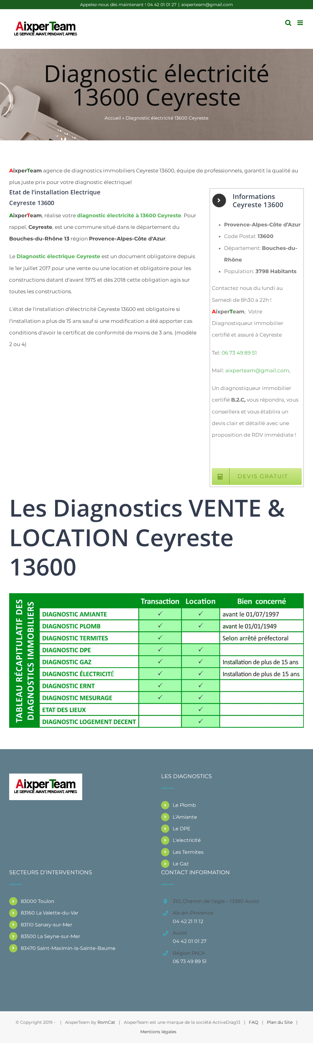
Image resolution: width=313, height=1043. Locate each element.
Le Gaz (181, 864)
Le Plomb (184, 805)
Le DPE (181, 829)
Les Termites (188, 852)
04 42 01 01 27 (189, 941)
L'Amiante (185, 817)
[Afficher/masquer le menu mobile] (300, 23)
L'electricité (187, 840)
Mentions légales (158, 1031)
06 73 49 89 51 (239, 353)
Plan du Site (280, 1022)
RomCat (106, 1022)
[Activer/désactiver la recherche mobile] (288, 23)
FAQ (253, 1022)
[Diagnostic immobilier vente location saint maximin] (156, 596)
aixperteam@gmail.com (207, 4)
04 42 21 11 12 (188, 921)
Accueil (113, 118)
